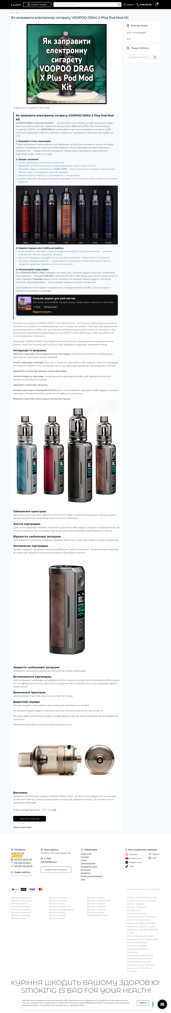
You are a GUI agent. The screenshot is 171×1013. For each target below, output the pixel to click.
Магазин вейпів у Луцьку (97, 915)
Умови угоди (86, 854)
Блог (17, 12)
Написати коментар (29, 819)
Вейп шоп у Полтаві (57, 915)
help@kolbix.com (49, 862)
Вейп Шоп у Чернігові (96, 909)
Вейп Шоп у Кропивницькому (61, 909)
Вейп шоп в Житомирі (20, 906)
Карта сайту (86, 870)
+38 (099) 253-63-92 (23, 859)
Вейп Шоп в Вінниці (19, 903)
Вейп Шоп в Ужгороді (58, 900)
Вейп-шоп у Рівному (95, 912)
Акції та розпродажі (136, 33)
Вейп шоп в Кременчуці (21, 912)
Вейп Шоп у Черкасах (96, 903)
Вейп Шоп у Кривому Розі (60, 906)
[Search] (119, 4)
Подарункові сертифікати (91, 876)
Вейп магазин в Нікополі (21, 897)
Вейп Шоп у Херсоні (95, 897)
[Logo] (16, 4)
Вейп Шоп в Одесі (18, 918)
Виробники (85, 873)
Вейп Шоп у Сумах (56, 918)
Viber (154, 858)
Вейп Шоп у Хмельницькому (99, 900)
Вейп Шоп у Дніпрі (57, 903)
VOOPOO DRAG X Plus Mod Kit (41, 341)
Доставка (85, 857)
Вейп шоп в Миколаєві (20, 915)
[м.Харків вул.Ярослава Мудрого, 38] (47, 839)
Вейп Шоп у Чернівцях (96, 906)
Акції (83, 879)
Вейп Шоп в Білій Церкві (21, 900)
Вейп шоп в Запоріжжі (20, 909)
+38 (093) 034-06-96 (23, 866)
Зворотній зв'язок (88, 863)
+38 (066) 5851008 (148, 929)
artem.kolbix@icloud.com (140, 936)
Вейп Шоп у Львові (57, 912)
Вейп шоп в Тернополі (58, 897)
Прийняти (143, 1003)
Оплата (84, 860)
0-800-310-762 (17, 853)
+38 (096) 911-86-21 (22, 862)
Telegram (156, 854)
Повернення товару (89, 866)
